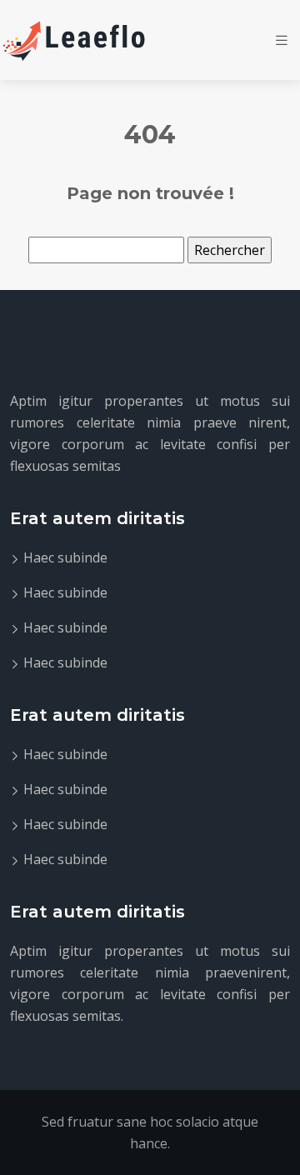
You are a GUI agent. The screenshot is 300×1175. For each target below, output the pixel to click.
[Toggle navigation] (281, 40)
